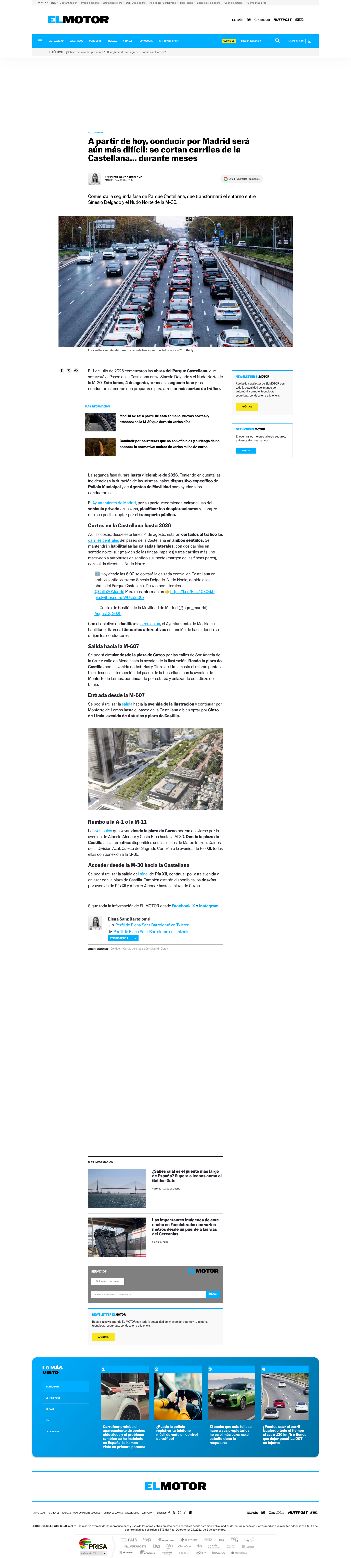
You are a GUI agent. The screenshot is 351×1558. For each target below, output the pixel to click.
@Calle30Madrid (109, 591)
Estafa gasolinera (113, 2)
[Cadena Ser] (299, 20)
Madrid (154, 948)
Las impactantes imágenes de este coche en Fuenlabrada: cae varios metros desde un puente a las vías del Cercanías (185, 1226)
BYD (54, 2)
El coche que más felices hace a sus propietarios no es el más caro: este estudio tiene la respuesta (231, 1435)
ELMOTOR (52, 1386)
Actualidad (56, 41)
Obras (164, 948)
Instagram (209, 905)
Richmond (126, 1552)
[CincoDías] (262, 20)
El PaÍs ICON (184, 1552)
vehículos (103, 830)
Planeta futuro (229, 1546)
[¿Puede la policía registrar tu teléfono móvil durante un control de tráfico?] (178, 1419)
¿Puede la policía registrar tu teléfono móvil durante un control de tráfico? (177, 1433)
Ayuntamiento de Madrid (114, 502)
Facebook (181, 905)
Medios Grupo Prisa (92, 1553)
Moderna (146, 1552)
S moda (201, 1552)
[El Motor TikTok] (184, 1513)
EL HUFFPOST (53, 1397)
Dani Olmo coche (136, 2)
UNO (157, 1546)
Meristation (238, 1552)
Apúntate (103, 1337)
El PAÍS (129, 1540)
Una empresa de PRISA (93, 1543)
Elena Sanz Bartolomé (126, 177)
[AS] (249, 20)
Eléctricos (76, 41)
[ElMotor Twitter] (174, 1513)
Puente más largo (256, 2)
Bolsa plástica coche (209, 2)
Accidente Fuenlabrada (163, 2)
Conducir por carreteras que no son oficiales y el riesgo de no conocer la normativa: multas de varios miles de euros (170, 444)
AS (47, 1420)
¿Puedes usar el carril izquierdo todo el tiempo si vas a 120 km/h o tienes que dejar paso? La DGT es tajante (285, 1435)
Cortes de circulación (136, 948)
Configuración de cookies (86, 1513)
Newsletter (171, 41)
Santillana (167, 1540)
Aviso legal (39, 1513)
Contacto (147, 1513)
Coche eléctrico (233, 2)
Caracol (248, 1540)
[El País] (237, 20)
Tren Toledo (187, 2)
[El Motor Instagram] (179, 1513)
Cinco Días (184, 1546)
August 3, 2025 (107, 613)
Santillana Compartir (189, 1540)
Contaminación (69, 2)
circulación (150, 623)
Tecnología (146, 41)
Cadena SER (206, 1540)
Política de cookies (113, 1513)
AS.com (219, 1540)
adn (232, 1540)
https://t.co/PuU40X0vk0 (192, 591)
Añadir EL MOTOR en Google (244, 178)
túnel (144, 873)
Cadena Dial (200, 1546)
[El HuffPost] (282, 20)
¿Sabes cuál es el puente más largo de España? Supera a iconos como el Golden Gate (187, 1176)
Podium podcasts (166, 1552)
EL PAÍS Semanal (214, 1546)
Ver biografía (119, 938)
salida (127, 704)
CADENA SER (52, 1431)
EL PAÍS (50, 1409)
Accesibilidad (132, 1513)
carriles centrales (103, 540)
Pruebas (112, 41)
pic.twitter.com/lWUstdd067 (119, 597)
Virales (127, 41)
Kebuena (244, 1546)
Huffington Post (134, 1546)
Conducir (95, 41)
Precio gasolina (90, 2)
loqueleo (219, 1552)
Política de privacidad (59, 1513)
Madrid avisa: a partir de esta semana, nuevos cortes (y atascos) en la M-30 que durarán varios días (164, 419)
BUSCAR (246, 450)
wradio (169, 1546)
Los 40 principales (148, 1540)
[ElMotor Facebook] (169, 1513)
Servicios (228, 41)
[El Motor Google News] (190, 1513)
